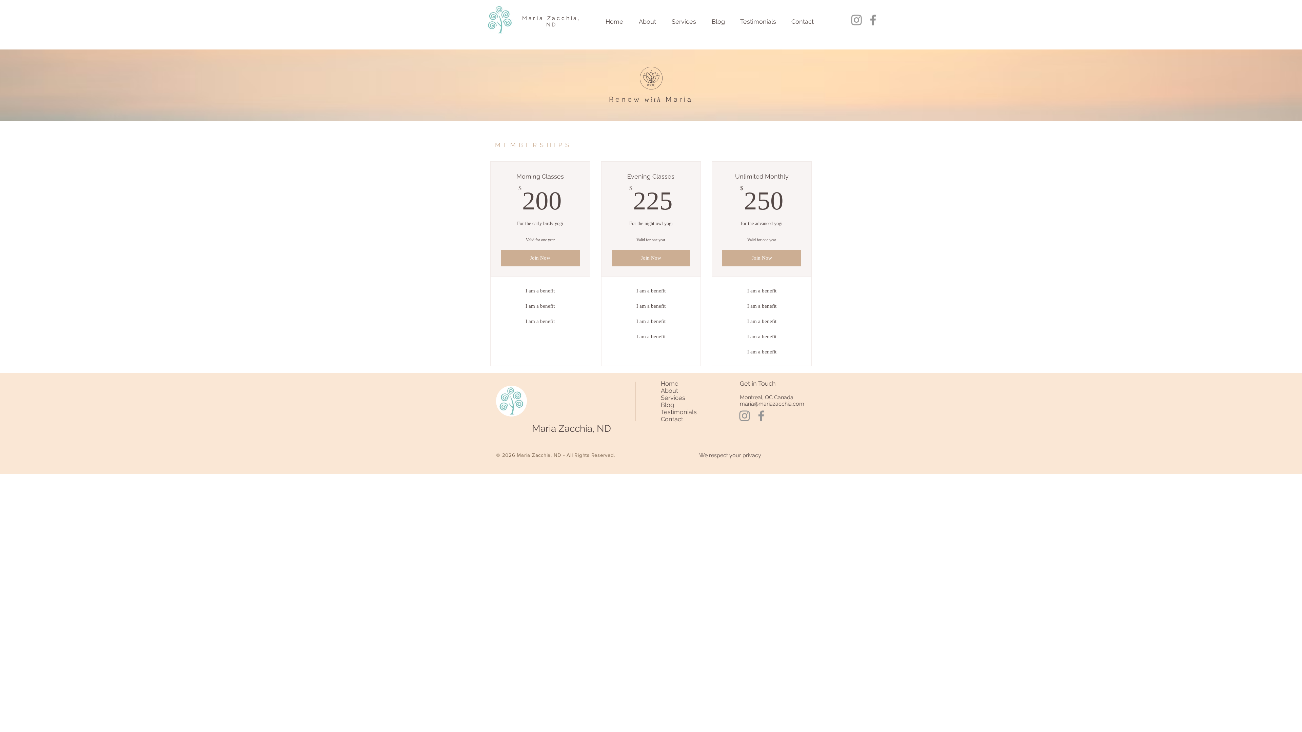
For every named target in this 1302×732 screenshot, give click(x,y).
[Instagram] (856, 20)
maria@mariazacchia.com (772, 404)
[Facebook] (873, 20)
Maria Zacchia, (551, 18)
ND (551, 24)
